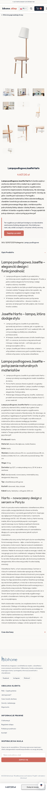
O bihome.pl (5, 720)
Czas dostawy (7, 632)
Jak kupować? (6, 695)
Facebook (6, 678)
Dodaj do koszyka (33, 787)
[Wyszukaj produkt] (31, 8)
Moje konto (5, 707)
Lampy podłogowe (31, 242)
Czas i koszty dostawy (9, 699)
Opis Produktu (7, 252)
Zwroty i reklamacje (8, 703)
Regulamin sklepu (7, 725)
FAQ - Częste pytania (8, 691)
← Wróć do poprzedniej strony (12, 15)
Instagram (16, 678)
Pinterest (27, 678)
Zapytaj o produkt (14, 233)
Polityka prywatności (8, 729)
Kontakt (4, 733)
